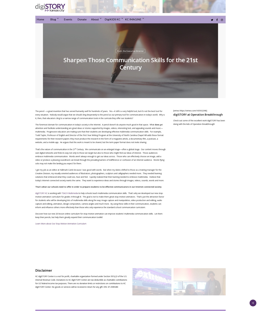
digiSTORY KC (41, 193)
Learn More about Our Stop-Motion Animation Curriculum (60, 223)
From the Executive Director (130, 51)
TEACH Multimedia (70, 193)
